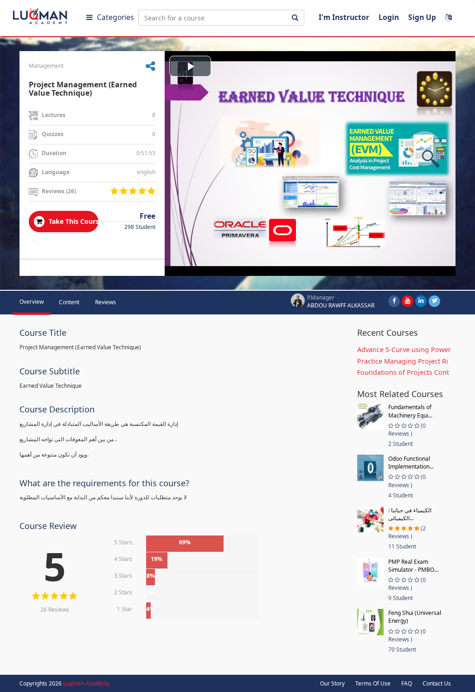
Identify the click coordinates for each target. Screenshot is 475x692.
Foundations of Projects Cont (403, 372)
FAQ (406, 683)
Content (69, 302)
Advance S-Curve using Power (404, 349)
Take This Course (72, 221)
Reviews (105, 302)
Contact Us (437, 683)
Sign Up (422, 17)
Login (389, 17)
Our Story (332, 683)
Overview (31, 302)
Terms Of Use (373, 683)
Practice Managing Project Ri (402, 361)
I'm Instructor (344, 17)
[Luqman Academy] (47, 14)
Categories (115, 17)
